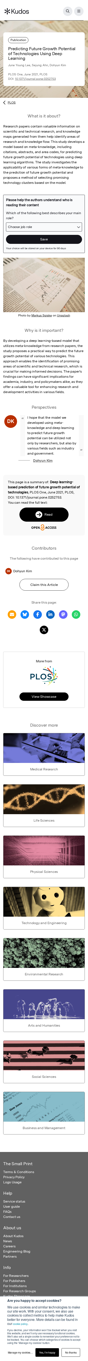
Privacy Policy (14, 1177)
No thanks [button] (70, 1352)
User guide (11, 1206)
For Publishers (14, 1281)
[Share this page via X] (44, 630)
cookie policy (20, 1324)
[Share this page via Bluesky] (24, 614)
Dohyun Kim (43, 461)
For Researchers (16, 1276)
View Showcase (44, 697)
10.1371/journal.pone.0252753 (35, 78)
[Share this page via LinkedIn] (50, 614)
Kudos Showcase (16, 1296)
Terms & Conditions (18, 1172)
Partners (9, 1256)
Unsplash (63, 315)
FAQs (7, 1212)
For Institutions (15, 1286)
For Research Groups (19, 1291)
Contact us (11, 1217)
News (7, 1241)
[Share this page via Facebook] (37, 614)
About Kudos (13, 1236)
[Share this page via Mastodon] (63, 614)
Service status (14, 1201)
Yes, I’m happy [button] (47, 1352)
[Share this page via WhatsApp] (76, 614)
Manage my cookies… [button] (20, 1352)
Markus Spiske (41, 315)
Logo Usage (12, 1182)
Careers (9, 1246)
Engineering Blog (16, 1251)
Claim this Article (44, 585)
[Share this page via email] (12, 614)
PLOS (12, 102)
